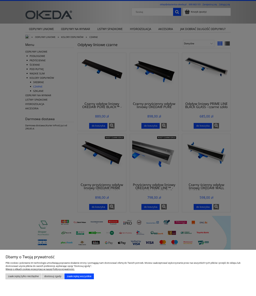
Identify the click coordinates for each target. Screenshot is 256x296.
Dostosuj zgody (52, 276)
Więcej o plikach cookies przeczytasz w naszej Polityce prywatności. (40, 269)
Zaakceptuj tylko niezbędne (23, 276)
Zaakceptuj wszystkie (79, 276)
